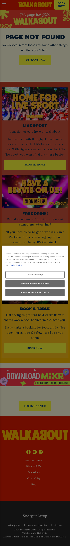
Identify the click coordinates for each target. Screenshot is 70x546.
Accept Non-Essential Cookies (35, 292)
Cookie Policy (16, 265)
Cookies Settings (35, 275)
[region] (35, 273)
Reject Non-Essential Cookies (35, 283)
